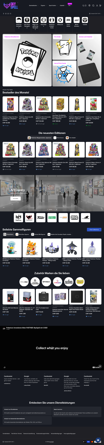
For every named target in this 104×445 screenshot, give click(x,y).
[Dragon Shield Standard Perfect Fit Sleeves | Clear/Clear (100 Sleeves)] (93, 296)
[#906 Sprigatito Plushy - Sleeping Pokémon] (71, 248)
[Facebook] (4, 14)
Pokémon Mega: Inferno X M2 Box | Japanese (61, 163)
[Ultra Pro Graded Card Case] (44, 296)
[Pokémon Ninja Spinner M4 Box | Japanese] (12, 149)
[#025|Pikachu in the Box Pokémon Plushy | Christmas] (32, 248)
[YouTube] (10, 14)
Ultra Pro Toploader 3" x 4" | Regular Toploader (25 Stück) (27, 309)
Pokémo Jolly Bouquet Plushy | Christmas (91, 259)
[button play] (100, 366)
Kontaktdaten (6, 433)
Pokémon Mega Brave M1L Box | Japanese (95, 163)
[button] (89, 5)
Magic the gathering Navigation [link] (35, 27)
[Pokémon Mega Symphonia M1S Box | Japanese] (79, 149)
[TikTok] (8, 14)
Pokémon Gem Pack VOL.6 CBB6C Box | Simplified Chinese (93, 118)
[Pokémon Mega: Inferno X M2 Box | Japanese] (62, 149)
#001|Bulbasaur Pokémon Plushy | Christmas (51, 259)
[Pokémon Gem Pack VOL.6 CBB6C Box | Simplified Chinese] (93, 104)
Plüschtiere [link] (43, 25)
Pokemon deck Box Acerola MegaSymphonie (60, 310)
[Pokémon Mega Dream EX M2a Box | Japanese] (77, 104)
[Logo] (11, 5)
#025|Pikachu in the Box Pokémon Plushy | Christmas (31, 259)
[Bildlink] (27, 60)
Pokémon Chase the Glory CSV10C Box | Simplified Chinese (10, 118)
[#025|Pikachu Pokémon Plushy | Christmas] (12, 248)
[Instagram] (6, 14)
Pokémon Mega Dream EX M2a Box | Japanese (76, 117)
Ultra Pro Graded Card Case (42, 308)
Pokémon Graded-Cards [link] (52, 26)
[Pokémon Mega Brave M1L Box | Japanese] (95, 149)
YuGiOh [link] (85, 24)
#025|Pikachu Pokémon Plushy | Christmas (12, 259)
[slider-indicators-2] (53, 209)
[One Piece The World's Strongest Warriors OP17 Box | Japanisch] (60, 104)
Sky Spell (51, 441)
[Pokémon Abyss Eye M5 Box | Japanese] (27, 104)
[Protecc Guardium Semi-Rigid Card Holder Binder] (77, 296)
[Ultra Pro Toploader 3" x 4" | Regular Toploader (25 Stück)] (27, 296)
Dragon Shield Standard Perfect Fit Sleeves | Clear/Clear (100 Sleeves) (93, 309)
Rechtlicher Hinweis (16, 433)
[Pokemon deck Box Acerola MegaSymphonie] (60, 296)
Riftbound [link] (60, 24)
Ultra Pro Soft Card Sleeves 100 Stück (10, 308)
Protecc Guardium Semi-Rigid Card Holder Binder (76, 308)
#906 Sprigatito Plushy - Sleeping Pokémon (69, 259)
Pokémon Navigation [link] (18, 26)
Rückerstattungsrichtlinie (42, 433)
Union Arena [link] (68, 25)
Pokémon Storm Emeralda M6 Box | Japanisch (43, 117)
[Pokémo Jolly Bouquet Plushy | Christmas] (91, 248)
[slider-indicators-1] (50, 209)
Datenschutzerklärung (29, 433)
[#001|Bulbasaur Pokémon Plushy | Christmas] (52, 248)
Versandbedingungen (56, 433)
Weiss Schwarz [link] (76, 25)
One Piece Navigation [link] (27, 26)
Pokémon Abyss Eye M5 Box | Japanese (26, 117)
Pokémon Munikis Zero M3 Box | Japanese (28, 163)
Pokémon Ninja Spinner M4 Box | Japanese (12, 163)
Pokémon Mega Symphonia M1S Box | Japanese (78, 163)
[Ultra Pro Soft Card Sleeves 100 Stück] (10, 296)
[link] (34, 5)
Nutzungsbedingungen (69, 433)
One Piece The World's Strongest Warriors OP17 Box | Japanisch (59, 117)
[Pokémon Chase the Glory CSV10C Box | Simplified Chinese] (10, 104)
